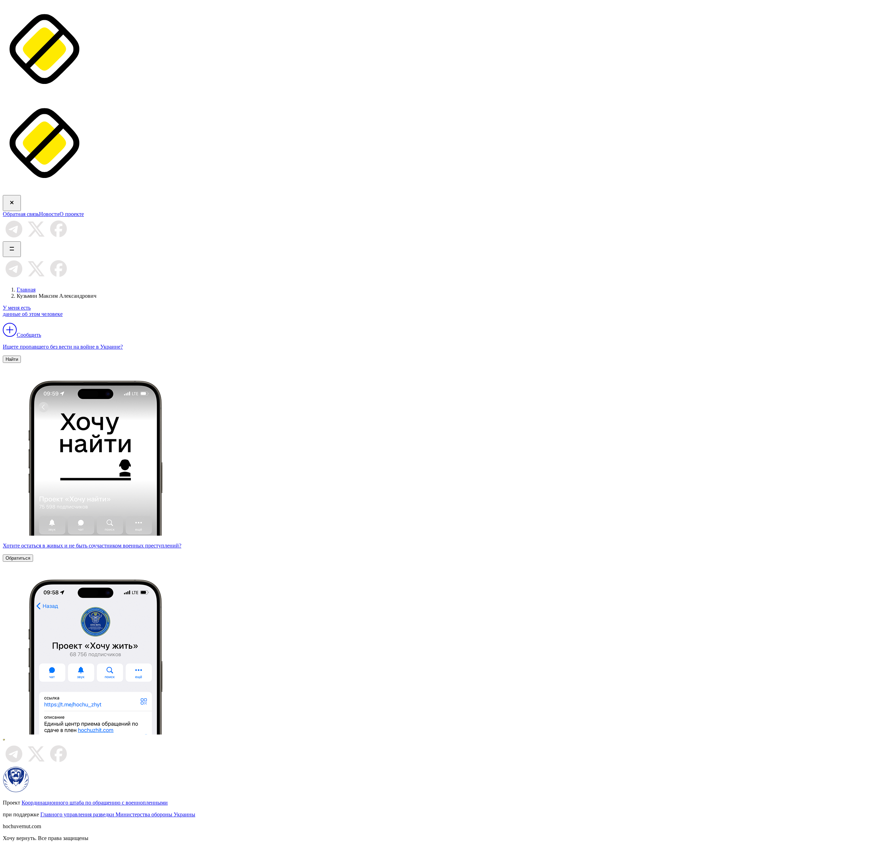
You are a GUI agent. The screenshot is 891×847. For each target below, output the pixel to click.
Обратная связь (21, 214)
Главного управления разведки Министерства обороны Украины (117, 814)
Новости (49, 214)
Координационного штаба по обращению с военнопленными (95, 803)
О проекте (72, 214)
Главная (26, 290)
